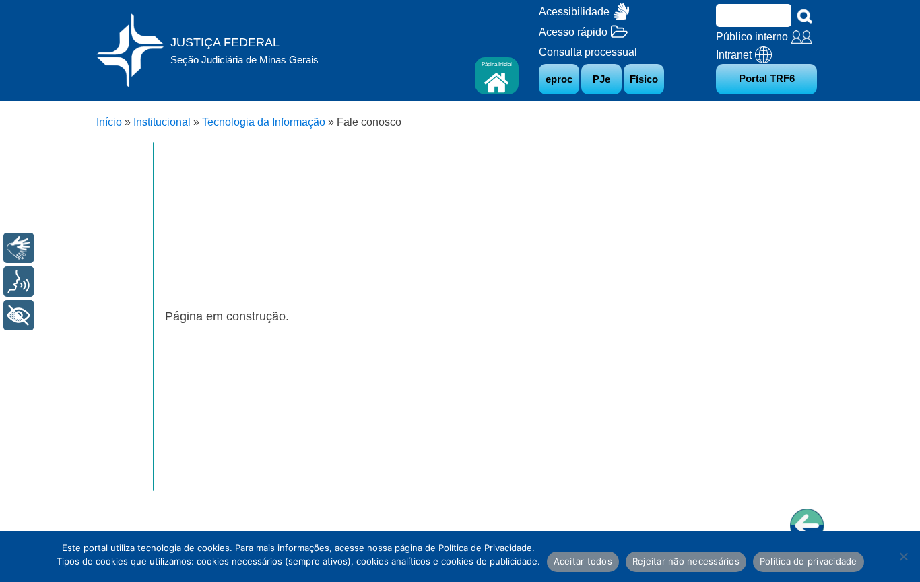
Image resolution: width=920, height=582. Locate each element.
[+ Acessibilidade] (18, 315)
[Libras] (18, 248)
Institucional (162, 122)
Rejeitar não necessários (686, 561)
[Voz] (18, 281)
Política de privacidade (808, 561)
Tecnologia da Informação (263, 122)
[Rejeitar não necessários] (903, 556)
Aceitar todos (583, 561)
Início (109, 122)
